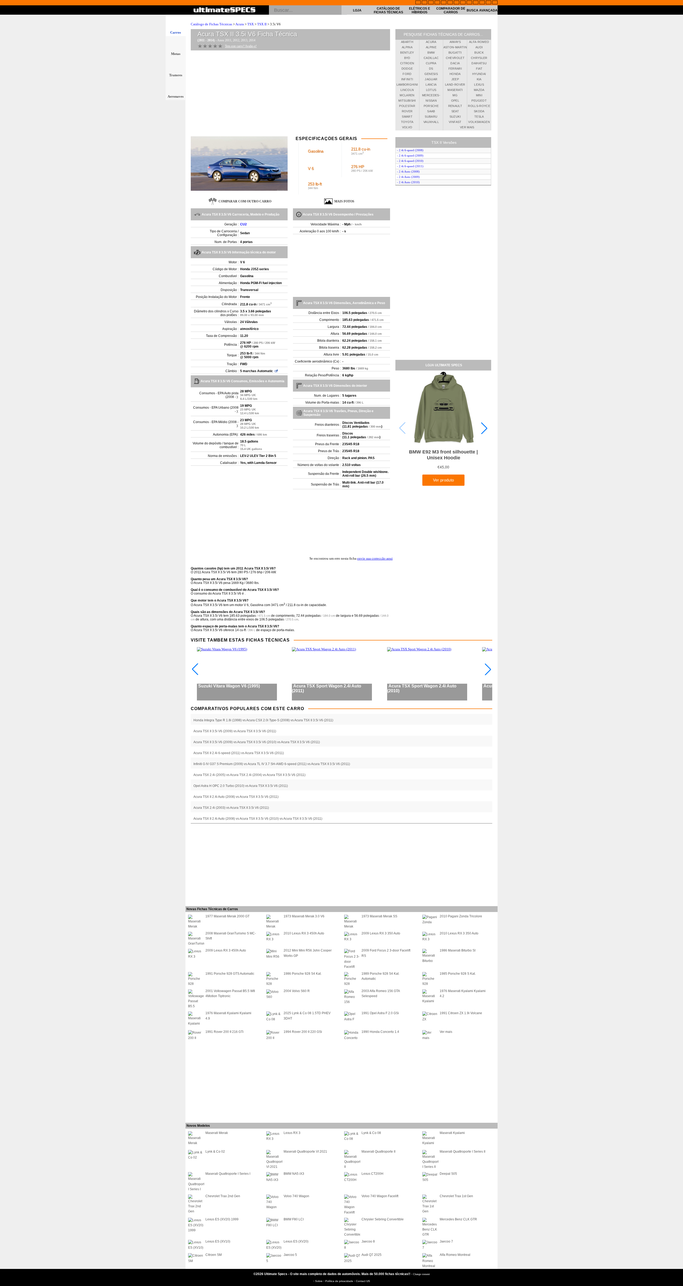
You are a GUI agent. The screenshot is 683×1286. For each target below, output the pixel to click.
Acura (239, 24)
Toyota (407, 122)
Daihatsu (479, 63)
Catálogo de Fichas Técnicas (388, 10)
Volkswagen (479, 122)
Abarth (407, 41)
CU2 (243, 224)
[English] (418, 3)
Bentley (407, 52)
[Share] (680, 328)
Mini (479, 95)
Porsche (431, 106)
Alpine (431, 47)
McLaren (407, 95)
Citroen (407, 63)
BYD (407, 57)
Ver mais (467, 127)
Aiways (455, 41)
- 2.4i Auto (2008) (408, 171)
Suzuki (455, 116)
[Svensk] (437, 3)
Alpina (407, 47)
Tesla (479, 116)
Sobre (319, 1281)
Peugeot (478, 100)
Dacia (455, 63)
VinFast (455, 122)
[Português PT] (443, 3)
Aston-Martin (455, 47)
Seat (455, 111)
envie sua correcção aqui (375, 558)
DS (431, 68)
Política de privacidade (339, 1281)
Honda (455, 73)
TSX (250, 24)
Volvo (407, 127)
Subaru (431, 116)
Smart (407, 116)
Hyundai (479, 73)
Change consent (421, 1274)
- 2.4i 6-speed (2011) (410, 166)
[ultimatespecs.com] (224, 10)
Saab (431, 111)
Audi (479, 47)
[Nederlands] (475, 3)
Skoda (479, 111)
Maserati (455, 89)
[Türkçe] (495, 3)
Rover (407, 111)
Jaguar (431, 79)
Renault (455, 106)
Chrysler (479, 57)
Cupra (431, 63)
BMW (431, 52)
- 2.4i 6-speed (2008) (410, 150)
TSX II (262, 24)
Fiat (479, 68)
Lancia (431, 84)
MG (455, 95)
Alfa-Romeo (479, 41)
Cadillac (431, 57)
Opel (455, 100)
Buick (479, 52)
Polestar (407, 106)
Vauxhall (431, 122)
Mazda (479, 89)
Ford (407, 73)
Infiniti (407, 79)
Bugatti (455, 52)
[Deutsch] (431, 3)
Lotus (431, 89)
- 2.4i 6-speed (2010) (410, 160)
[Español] (450, 3)
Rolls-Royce (479, 106)
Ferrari (455, 68)
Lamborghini (407, 84)
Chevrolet (455, 57)
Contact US (363, 1281)
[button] (484, 428)
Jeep (455, 79)
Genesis (431, 73)
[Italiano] (463, 3)
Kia (479, 79)
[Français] (424, 3)
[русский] (456, 3)
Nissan (431, 100)
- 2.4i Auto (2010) (408, 182)
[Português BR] (488, 3)
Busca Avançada (482, 10)
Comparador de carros (450, 10)
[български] (469, 3)
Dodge (407, 68)
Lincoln (407, 89)
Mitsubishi (407, 100)
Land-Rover (455, 84)
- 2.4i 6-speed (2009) (410, 155)
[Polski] (482, 3)
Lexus (479, 84)
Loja (357, 10)
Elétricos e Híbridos (419, 10)
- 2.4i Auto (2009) (408, 176)
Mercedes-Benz (431, 96)
